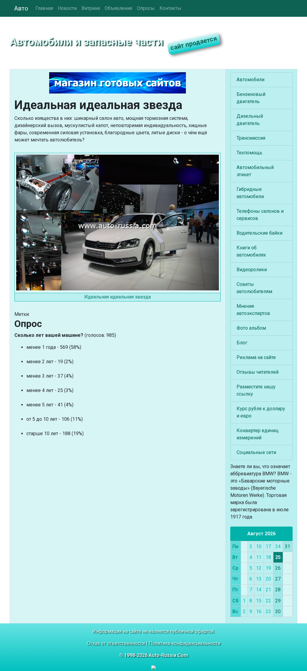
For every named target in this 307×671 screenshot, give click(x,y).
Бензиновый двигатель (251, 97)
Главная (44, 8)
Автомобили (250, 79)
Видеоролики (252, 269)
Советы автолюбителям (254, 287)
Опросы (146, 8)
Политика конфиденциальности (184, 643)
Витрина (91, 8)
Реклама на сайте (256, 357)
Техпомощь (249, 153)
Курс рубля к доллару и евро (261, 412)
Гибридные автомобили (250, 192)
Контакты (170, 8)
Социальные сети (256, 452)
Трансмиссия (251, 138)
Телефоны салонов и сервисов (260, 214)
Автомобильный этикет (255, 171)
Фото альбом (251, 328)
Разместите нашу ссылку (256, 390)
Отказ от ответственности (116, 643)
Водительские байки (259, 233)
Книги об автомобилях (251, 251)
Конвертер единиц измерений (258, 434)
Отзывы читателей (258, 372)
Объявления (118, 8)
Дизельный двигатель (250, 119)
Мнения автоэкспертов (253, 309)
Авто (21, 8)
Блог (242, 343)
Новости (67, 8)
